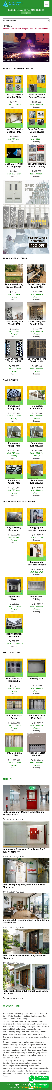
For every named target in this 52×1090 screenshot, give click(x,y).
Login (26, 13)
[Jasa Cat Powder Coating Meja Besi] (14, 76)
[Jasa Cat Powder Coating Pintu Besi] (14, 110)
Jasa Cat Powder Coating (19, 69)
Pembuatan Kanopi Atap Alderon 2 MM (37, 445)
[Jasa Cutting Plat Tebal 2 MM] (14, 303)
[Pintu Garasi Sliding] (36, 578)
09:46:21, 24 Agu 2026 (13, 998)
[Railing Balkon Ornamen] (14, 615)
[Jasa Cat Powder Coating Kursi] (36, 110)
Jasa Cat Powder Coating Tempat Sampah (37, 97)
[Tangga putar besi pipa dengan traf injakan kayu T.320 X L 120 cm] (36, 543)
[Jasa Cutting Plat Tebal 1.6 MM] (14, 340)
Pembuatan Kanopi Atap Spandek (36, 408)
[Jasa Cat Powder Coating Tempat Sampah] (36, 76)
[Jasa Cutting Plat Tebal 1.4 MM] (36, 340)
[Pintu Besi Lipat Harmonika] (14, 660)
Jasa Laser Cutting (9, 60)
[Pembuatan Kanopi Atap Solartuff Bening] (14, 387)
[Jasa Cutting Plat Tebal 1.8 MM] (36, 303)
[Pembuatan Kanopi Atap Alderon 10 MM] (14, 424)
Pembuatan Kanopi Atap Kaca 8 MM (36, 483)
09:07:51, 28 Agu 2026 (13, 892)
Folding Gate (36, 678)
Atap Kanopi (10, 380)
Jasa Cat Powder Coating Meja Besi (14, 97)
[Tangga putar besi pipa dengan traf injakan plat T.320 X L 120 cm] (36, 509)
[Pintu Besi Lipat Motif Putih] (36, 697)
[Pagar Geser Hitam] (14, 578)
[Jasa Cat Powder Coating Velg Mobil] (14, 145)
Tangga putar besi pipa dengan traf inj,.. (37, 530)
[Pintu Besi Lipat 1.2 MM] (14, 734)
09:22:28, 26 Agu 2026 (13, 963)
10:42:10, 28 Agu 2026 (13, 856)
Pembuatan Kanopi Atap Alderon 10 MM (14, 445)
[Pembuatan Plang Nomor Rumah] (14, 266)
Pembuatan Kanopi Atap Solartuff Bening (14, 408)
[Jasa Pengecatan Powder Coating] (36, 145)
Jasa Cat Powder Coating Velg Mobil (14, 166)
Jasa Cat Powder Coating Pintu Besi (14, 132)
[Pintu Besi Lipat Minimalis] (36, 734)
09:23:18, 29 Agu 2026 (13, 819)
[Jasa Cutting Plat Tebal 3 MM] (36, 266)
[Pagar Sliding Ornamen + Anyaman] (14, 509)
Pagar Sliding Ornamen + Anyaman (14, 530)
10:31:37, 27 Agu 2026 (13, 927)
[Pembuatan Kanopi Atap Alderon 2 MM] (36, 424)
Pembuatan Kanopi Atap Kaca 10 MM (14, 483)
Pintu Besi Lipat (12, 652)
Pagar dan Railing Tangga (19, 501)
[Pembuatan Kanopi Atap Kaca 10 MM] (14, 462)
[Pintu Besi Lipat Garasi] (14, 697)
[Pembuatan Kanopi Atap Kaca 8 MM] (36, 462)
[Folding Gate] (36, 660)
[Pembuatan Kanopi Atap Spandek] (36, 387)
